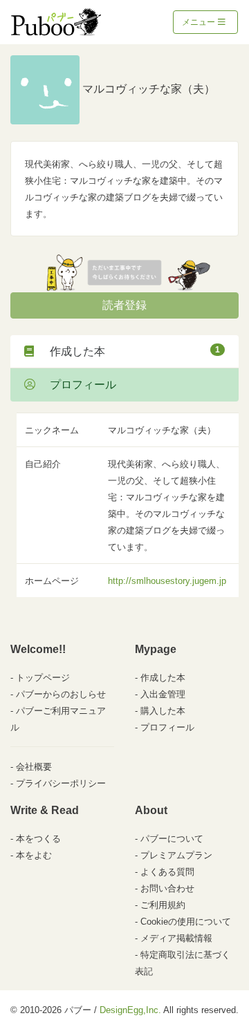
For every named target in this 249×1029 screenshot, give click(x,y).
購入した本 (162, 711)
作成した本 (129, 351)
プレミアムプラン (176, 855)
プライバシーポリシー (61, 783)
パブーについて (171, 838)
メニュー (199, 22)
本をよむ (34, 855)
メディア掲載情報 (176, 938)
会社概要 (34, 767)
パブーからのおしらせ (61, 694)
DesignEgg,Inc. (130, 1010)
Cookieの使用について (185, 921)
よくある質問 (167, 872)
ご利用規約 (162, 905)
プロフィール (77, 384)
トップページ (43, 677)
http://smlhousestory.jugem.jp (167, 581)
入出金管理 (162, 694)
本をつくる (38, 838)
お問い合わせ (167, 888)
